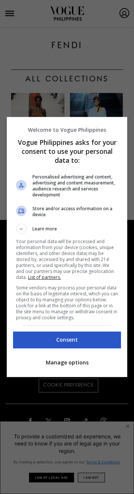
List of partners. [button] (44, 277)
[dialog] (67, 247)
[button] (67, 229)
